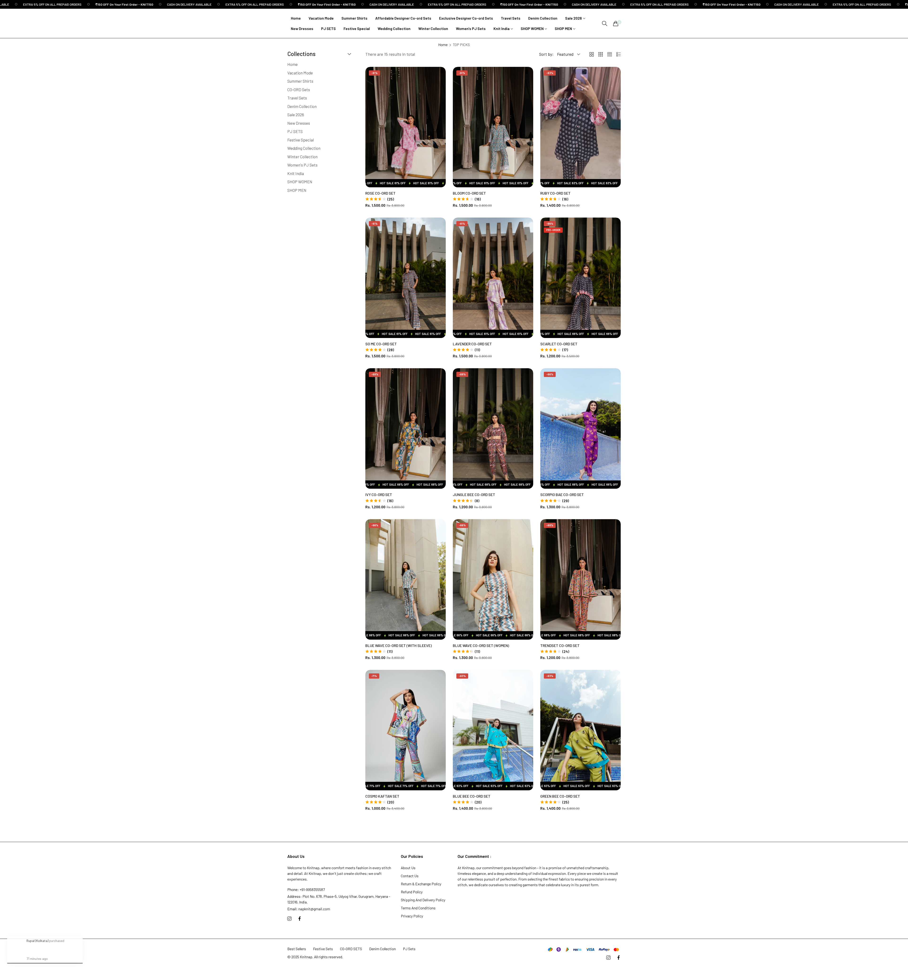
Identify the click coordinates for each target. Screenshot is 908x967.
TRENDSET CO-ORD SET (560, 645)
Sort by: (546, 54)
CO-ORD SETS (351, 948)
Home (443, 44)
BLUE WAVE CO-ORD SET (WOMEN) (481, 645)
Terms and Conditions (418, 908)
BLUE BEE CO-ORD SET (471, 796)
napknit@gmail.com (308, 909)
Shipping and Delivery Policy (423, 900)
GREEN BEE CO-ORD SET (560, 796)
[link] (86, 4)
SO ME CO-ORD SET (381, 344)
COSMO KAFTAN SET (382, 796)
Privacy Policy (412, 916)
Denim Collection (382, 948)
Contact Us (410, 875)
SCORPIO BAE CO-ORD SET (562, 494)
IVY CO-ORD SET (378, 494)
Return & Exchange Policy (421, 883)
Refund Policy (412, 892)
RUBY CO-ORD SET (555, 193)
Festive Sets (323, 948)
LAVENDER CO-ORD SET (472, 344)
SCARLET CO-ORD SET (558, 344)
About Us (408, 867)
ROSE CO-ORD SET (380, 193)
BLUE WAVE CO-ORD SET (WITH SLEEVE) (398, 645)
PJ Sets (409, 948)
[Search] (604, 23)
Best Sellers (296, 948)
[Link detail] (289, 918)
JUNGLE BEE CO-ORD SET (474, 494)
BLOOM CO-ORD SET (469, 193)
